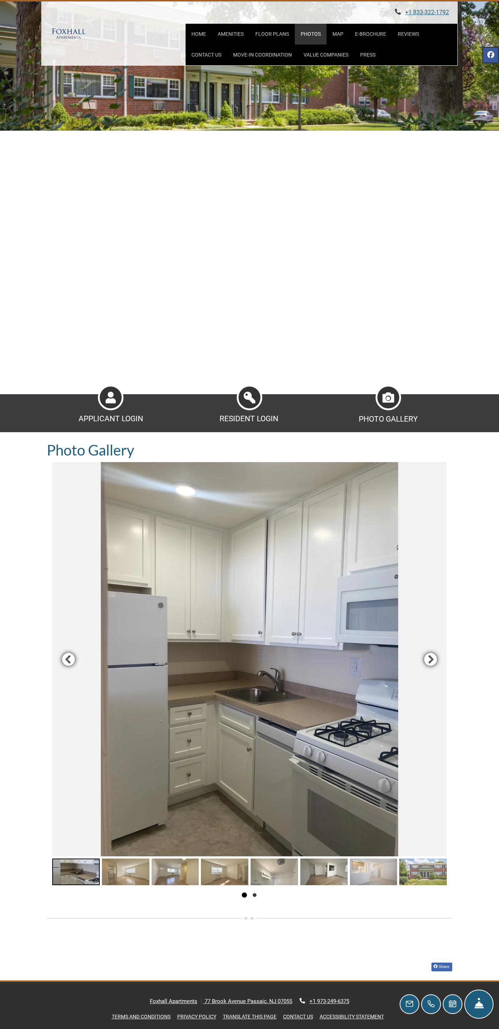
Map (337, 34)
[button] (249, 659)
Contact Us (206, 55)
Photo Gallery (388, 419)
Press (370, 54)
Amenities (231, 34)
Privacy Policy (196, 1016)
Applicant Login (111, 418)
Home (198, 34)
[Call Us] (431, 1004)
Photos (311, 34)
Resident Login (249, 418)
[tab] (76, 872)
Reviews (408, 34)
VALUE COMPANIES (329, 54)
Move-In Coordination (262, 55)
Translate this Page (250, 1016)
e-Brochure (370, 34)
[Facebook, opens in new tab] (490, 55)
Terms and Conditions (141, 1016)
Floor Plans (272, 34)
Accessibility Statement (352, 1016)
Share (443, 966)
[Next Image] (431, 659)
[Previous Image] (68, 659)
